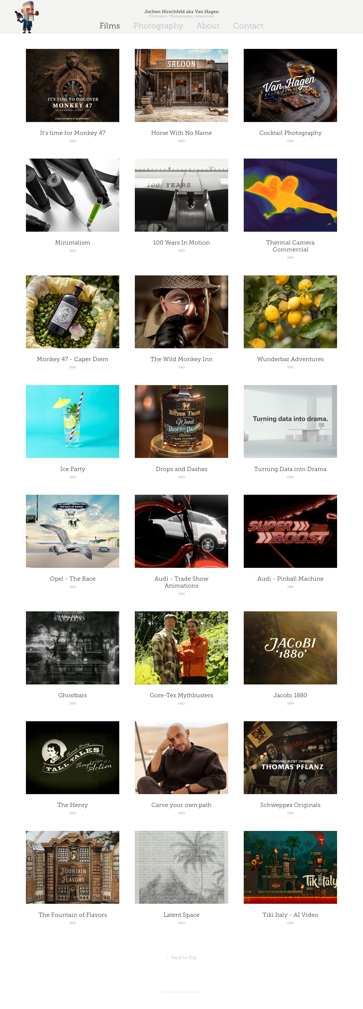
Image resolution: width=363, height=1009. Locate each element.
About (208, 25)
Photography (158, 25)
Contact (248, 25)
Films (110, 25)
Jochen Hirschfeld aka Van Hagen (181, 11)
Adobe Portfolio (190, 992)
